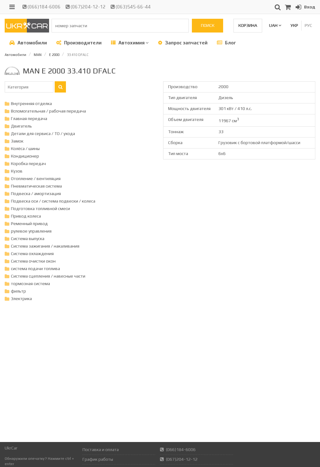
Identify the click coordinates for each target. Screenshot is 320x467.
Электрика (21, 298)
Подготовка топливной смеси (40, 208)
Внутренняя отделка (31, 103)
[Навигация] (12, 7)
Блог (230, 42)
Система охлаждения (32, 253)
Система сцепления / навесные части (48, 276)
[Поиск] (60, 87)
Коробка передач (28, 163)
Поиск (207, 25)
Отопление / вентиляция (36, 178)
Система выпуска (27, 238)
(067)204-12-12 (88, 6)
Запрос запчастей (186, 42)
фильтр (18, 291)
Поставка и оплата (100, 449)
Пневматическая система (36, 185)
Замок (17, 140)
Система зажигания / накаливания (45, 246)
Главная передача (29, 118)
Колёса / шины (25, 148)
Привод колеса (26, 215)
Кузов (16, 170)
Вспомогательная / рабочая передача (48, 110)
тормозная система (30, 283)
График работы (97, 459)
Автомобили (32, 42)
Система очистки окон (33, 261)
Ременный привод (29, 223)
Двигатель (21, 125)
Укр (294, 25)
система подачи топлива (35, 268)
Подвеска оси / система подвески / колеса (53, 200)
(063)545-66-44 (133, 6)
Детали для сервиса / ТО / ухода (43, 133)
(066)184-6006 (44, 6)
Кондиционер (25, 155)
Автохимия (132, 42)
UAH (273, 25)
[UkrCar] (27, 30)
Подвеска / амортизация (36, 193)
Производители (82, 42)
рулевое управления (31, 231)
